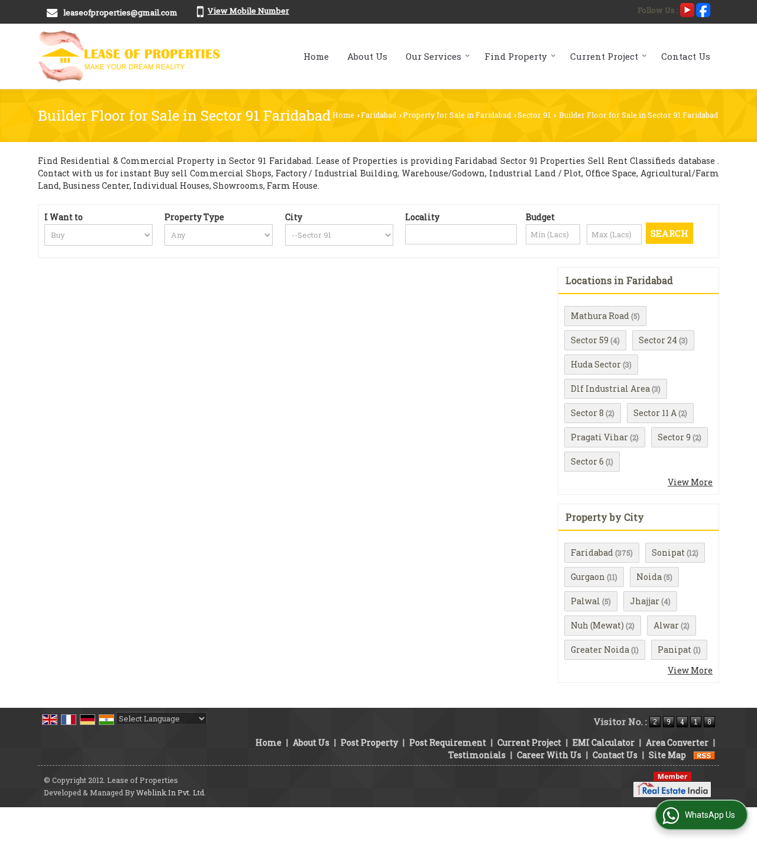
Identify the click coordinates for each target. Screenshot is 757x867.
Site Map (667, 754)
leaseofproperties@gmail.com (120, 12)
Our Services (433, 56)
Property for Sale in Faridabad (457, 115)
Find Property (515, 56)
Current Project (604, 56)
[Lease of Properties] (130, 56)
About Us (367, 56)
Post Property (369, 742)
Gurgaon (588, 576)
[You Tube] (687, 9)
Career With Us (549, 754)
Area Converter (677, 742)
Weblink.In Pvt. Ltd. (171, 792)
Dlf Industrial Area (610, 388)
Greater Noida (600, 649)
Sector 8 (587, 412)
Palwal (585, 601)
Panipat (674, 649)
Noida (649, 576)
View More (690, 482)
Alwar (666, 625)
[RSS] (704, 754)
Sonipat (668, 552)
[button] (248, 10)
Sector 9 (674, 437)
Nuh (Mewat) (597, 625)
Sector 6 (587, 461)
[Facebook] (703, 9)
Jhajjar (644, 601)
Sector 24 (658, 340)
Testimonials (477, 754)
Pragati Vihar (599, 437)
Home (316, 56)
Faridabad (378, 115)
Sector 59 (590, 340)
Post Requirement (447, 742)
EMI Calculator (603, 742)
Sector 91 (534, 115)
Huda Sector (596, 364)
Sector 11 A (655, 412)
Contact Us (685, 56)
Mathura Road (600, 315)
